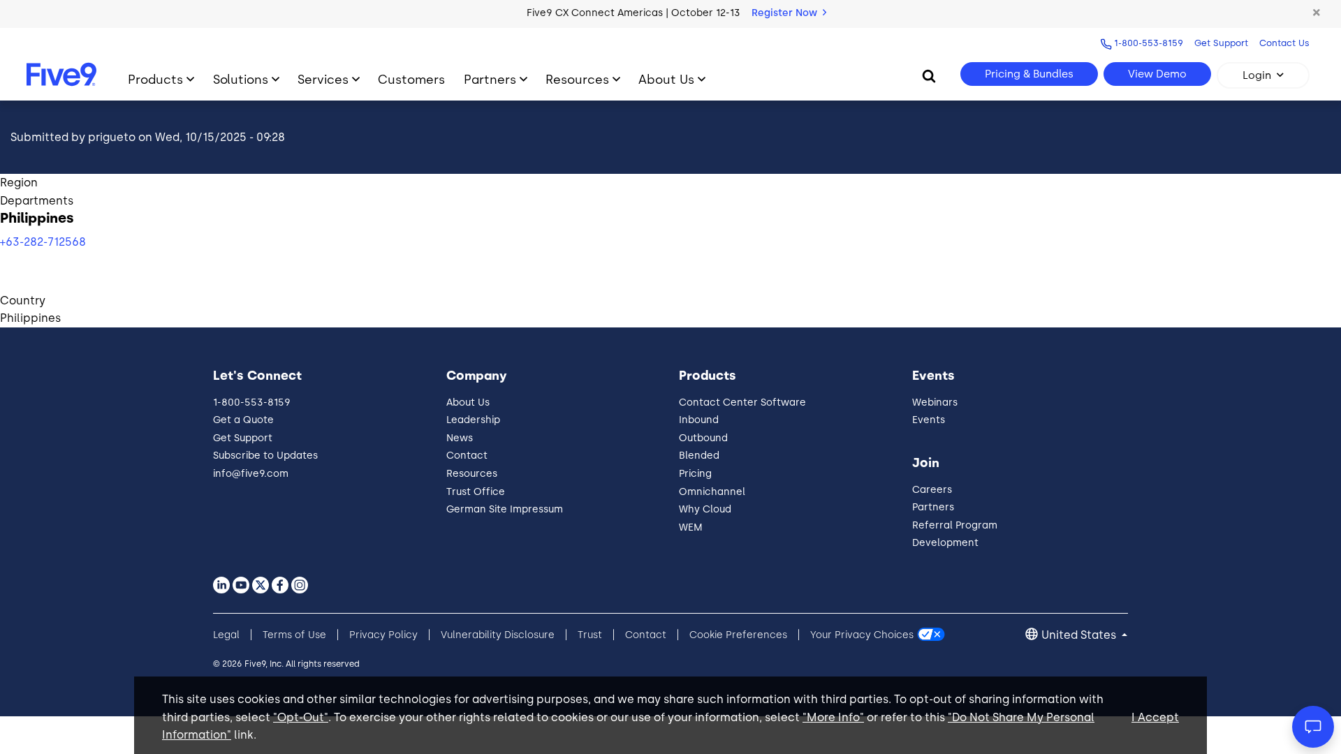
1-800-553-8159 (1148, 43)
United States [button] (1080, 635)
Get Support (1221, 43)
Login (1257, 75)
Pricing (695, 474)
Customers (411, 79)
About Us (666, 79)
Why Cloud (705, 509)
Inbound (699, 420)
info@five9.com (250, 474)
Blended (699, 455)
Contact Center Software (742, 402)
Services (323, 79)
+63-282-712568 (43, 242)
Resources (577, 79)
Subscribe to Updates (265, 455)
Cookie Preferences (738, 635)
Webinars (935, 402)
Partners (490, 79)
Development (945, 543)
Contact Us (1284, 43)
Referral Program (954, 525)
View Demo (1157, 74)
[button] (1316, 13)
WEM (691, 527)
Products (155, 79)
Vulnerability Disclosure (498, 635)
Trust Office (475, 492)
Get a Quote (243, 420)
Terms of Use (294, 635)
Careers (932, 490)
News (459, 438)
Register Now (786, 13)
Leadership (473, 420)
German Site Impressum (504, 509)
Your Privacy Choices (862, 635)
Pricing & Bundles (1029, 74)
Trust (590, 635)
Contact (467, 455)
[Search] (929, 75)
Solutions (240, 79)
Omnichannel (712, 492)
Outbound (703, 438)
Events (928, 420)
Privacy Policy (383, 635)
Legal (226, 635)
